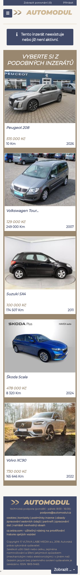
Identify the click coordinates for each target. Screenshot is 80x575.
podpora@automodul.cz (55, 512)
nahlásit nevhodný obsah (29, 525)
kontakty (24, 517)
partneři (48, 521)
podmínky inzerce (43, 517)
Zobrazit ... (63, 569)
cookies (11, 517)
